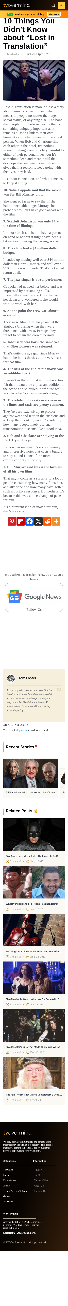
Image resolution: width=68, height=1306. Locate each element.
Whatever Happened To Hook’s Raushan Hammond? (35, 955)
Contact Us (40, 1246)
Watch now (54, 14)
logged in (22, 782)
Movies (7, 1230)
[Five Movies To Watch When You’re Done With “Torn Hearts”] (34, 1030)
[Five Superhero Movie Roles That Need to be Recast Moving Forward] (34, 886)
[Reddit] (47, 573)
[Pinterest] (12, 573)
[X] (38, 573)
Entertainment (10, 1235)
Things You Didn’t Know (16, 1246)
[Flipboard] (21, 573)
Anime (6, 1240)
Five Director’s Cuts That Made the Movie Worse (33, 1099)
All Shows (8, 1256)
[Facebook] (29, 573)
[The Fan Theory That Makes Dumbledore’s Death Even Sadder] (34, 1125)
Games (7, 1251)
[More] (56, 573)
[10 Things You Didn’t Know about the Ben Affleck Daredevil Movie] (34, 982)
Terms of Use (41, 1235)
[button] (61, 6)
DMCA (37, 1230)
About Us (39, 1240)
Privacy (38, 1225)
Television (8, 1224)
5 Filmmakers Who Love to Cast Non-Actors (30, 844)
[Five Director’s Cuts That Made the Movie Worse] (34, 1077)
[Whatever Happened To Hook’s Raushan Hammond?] (34, 934)
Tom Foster (13, 54)
